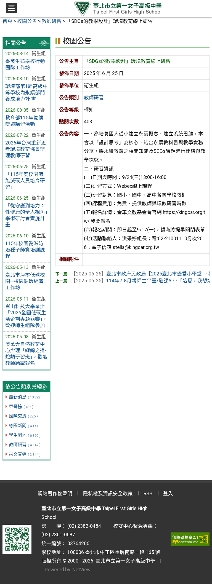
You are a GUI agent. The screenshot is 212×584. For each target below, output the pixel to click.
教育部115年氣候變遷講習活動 (24, 121)
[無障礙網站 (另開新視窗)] (190, 539)
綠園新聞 (23, 425)
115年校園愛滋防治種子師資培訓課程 (25, 250)
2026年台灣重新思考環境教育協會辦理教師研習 (25, 149)
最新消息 (26, 397)
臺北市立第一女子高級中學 (124, 561)
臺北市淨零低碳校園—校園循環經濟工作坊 (25, 281)
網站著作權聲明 (55, 493)
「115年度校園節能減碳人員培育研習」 (25, 181)
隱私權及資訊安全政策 (108, 493)
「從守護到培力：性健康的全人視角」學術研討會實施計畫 (26, 215)
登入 (168, 493)
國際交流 (23, 416)
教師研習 (25, 444)
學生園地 (25, 435)
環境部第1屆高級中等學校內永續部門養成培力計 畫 (26, 93)
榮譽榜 (21, 406)
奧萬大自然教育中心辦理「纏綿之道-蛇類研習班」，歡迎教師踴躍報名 (26, 353)
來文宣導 (25, 454)
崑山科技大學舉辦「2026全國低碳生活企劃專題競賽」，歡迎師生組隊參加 (26, 316)
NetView (81, 569)
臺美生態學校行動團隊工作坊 (25, 64)
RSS (148, 493)
